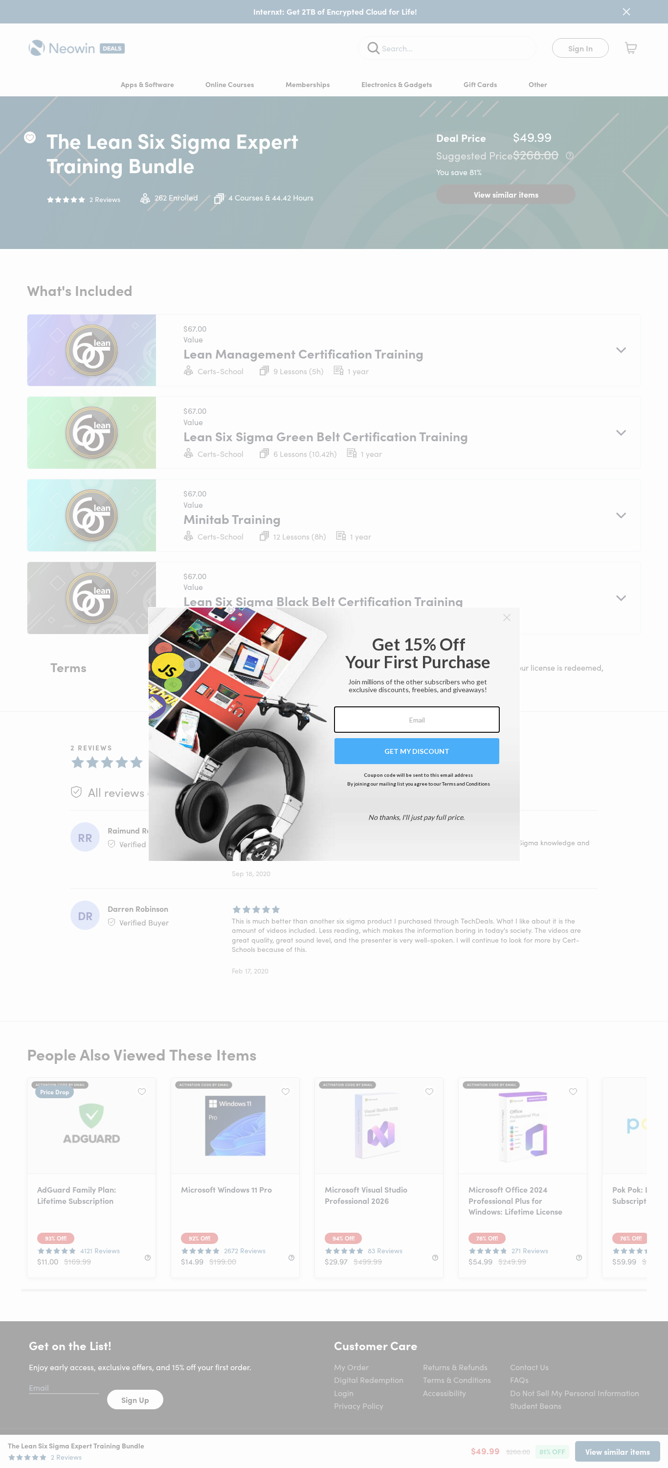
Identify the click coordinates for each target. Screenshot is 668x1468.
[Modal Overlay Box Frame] (334, 734)
